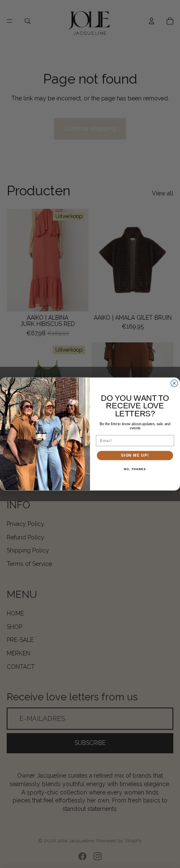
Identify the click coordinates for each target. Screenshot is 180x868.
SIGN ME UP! (135, 455)
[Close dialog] (174, 383)
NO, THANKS (135, 469)
